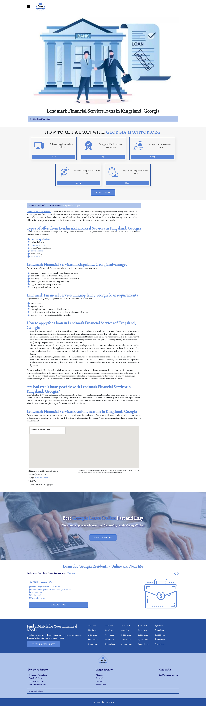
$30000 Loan (143, 644)
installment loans (38, 245)
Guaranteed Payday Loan (38, 675)
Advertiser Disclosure (41, 119)
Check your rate (43, 644)
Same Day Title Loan (36, 678)
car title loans (36, 256)
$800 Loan (125, 630)
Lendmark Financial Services (49, 205)
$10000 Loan (160, 639)
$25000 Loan (126, 644)
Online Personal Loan (36, 681)
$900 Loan (142, 630)
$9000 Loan (143, 639)
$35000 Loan (160, 644)
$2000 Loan (109, 635)
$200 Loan (109, 625)
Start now (103, 192)
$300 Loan (125, 625)
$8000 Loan (126, 639)
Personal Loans (41, 478)
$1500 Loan (92, 635)
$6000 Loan (93, 639)
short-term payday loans (41, 239)
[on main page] (40, 6)
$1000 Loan (159, 630)
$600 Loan (92, 630)
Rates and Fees (101, 685)
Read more (58, 599)
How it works (100, 681)
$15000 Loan (93, 644)
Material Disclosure (37, 691)
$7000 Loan (109, 639)
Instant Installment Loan (37, 685)
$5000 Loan (160, 635)
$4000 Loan (143, 635)
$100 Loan (92, 625)
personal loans (37, 251)
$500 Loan (159, 625)
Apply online (103, 537)
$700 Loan (109, 630)
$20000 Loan (110, 644)
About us (99, 675)
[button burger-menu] (28, 6)
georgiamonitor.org (100, 702)
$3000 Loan (126, 635)
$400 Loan (142, 625)
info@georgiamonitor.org (168, 675)
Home (31, 205)
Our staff (99, 678)
